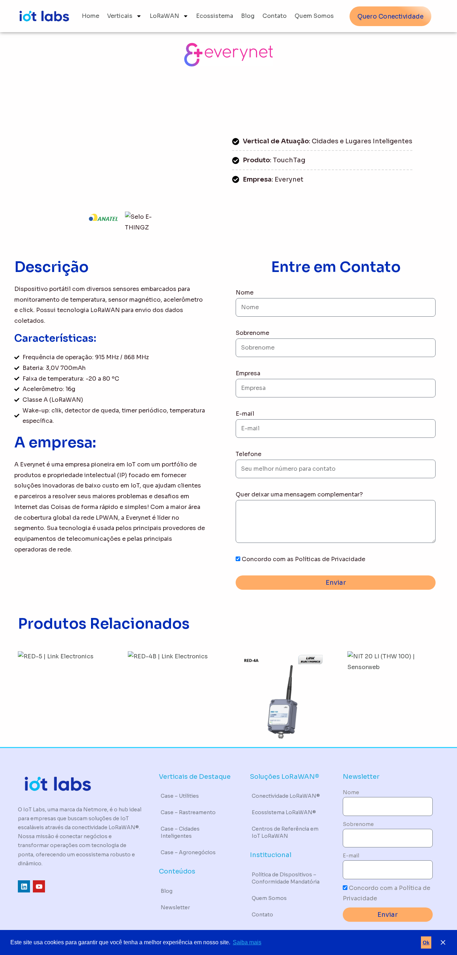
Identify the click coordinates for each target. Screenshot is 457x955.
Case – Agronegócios (188, 852)
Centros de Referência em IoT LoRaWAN (285, 832)
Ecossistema (214, 16)
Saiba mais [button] (247, 942)
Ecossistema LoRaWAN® (284, 812)
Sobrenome (252, 333)
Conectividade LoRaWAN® (286, 796)
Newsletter (175, 907)
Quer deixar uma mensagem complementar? (299, 494)
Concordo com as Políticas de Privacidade (303, 559)
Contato (274, 16)
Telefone (248, 454)
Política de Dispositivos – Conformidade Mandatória (286, 878)
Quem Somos (314, 16)
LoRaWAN (164, 16)
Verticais (119, 16)
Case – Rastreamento (188, 812)
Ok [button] (426, 942)
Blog (248, 16)
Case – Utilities (180, 796)
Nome (244, 292)
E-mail (245, 413)
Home (90, 16)
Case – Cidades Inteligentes (180, 832)
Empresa (248, 373)
